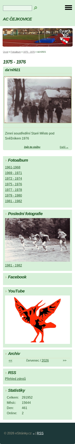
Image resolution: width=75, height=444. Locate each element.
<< (10, 360)
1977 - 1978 (13, 190)
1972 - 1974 (13, 178)
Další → (64, 147)
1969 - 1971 (13, 173)
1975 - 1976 (29, 52)
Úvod (5, 52)
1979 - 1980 (13, 195)
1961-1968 (12, 167)
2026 (45, 360)
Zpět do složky (32, 147)
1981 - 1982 (13, 201)
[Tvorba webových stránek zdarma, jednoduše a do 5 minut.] (33, 434)
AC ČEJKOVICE (17, 19)
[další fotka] (65, 101)
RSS (40, 433)
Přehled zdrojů (15, 378)
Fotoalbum (16, 52)
